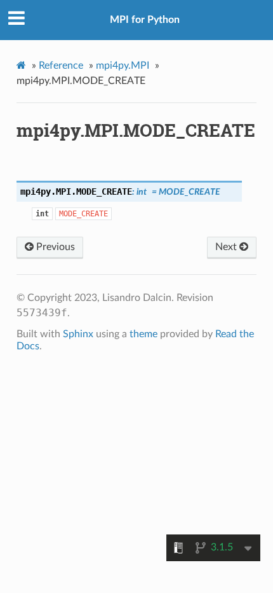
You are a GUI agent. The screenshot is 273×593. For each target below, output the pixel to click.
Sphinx (78, 334)
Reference (61, 65)
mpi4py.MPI (122, 65)
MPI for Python (145, 20)
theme (143, 334)
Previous (54, 247)
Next (227, 247)
